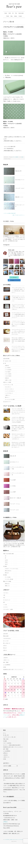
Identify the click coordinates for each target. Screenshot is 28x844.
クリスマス (5, 607)
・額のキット (6, 397)
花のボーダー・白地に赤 (15, 497)
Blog (11, 16)
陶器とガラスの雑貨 (7, 581)
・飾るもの (6, 572)
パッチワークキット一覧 (8, 384)
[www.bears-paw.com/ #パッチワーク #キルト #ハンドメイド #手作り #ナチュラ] (5, 261)
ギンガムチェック (6, 599)
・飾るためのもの (7, 570)
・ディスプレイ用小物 (8, 579)
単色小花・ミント (19, 197)
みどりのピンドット (19, 179)
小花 (4, 595)
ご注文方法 (5, 657)
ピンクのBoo (13, 485)
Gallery (15, 16)
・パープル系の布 (7, 369)
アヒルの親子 (13, 480)
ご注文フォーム (6, 660)
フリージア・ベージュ (15, 503)
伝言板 (4, 667)
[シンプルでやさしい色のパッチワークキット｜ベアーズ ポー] (14, 4)
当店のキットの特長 (7, 382)
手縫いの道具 (5, 739)
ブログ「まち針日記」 (7, 743)
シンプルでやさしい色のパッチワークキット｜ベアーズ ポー (14, 839)
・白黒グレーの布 (7, 380)
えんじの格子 (13, 491)
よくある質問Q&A (6, 664)
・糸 (5, 555)
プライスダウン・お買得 (8, 609)
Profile (7, 16)
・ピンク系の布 (7, 367)
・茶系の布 (6, 378)
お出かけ (5, 645)
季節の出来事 (5, 636)
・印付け (6, 562)
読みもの (5, 647)
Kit (12, 13)
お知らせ (5, 650)
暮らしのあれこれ (6, 643)
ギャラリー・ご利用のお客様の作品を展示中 (11, 745)
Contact (20, 16)
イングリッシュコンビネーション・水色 (17, 467)
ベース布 (5, 604)
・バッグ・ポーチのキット (9, 391)
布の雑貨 (5, 574)
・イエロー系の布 (7, 376)
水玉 (4, 597)
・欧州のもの (6, 583)
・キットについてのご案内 (9, 399)
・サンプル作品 (7, 577)
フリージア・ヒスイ (19, 188)
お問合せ (5, 821)
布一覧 (4, 363)
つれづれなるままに (7, 638)
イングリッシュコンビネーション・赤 (17, 473)
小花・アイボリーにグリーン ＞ (18, 215)
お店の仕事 (5, 633)
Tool (16, 13)
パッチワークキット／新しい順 (9, 737)
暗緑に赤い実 (18, 171)
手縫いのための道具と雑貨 (8, 553)
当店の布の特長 (6, 358)
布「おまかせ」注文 (7, 360)
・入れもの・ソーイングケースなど (11, 568)
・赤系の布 (6, 365)
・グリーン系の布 (7, 373)
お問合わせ (5, 753)
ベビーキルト (5, 592)
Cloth (10, 13)
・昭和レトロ (6, 585)
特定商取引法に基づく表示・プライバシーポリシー (13, 669)
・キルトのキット (7, 386)
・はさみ (6, 560)
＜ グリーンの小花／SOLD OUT (9, 213)
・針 (5, 557)
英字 (4, 602)
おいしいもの (5, 640)
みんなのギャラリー (7, 401)
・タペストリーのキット (9, 389)
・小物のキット (7, 395)
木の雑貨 (5, 566)
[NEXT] (23, 677)
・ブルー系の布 (7, 371)
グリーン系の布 (8, 22)
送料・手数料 (5, 662)
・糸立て (6, 564)
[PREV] (4, 677)
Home (6, 13)
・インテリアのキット (8, 393)
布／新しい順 (5, 735)
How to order (21, 13)
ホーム (4, 733)
